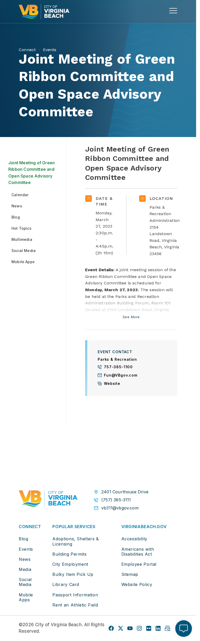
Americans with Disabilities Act (137, 552)
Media (25, 569)
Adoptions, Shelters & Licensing (75, 541)
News (25, 559)
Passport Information (75, 594)
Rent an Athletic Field (75, 605)
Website (112, 384)
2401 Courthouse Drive (124, 491)
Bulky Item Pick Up (72, 574)
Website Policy (136, 584)
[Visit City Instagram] (139, 628)
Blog (23, 538)
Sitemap (129, 574)
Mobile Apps (26, 597)
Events (26, 549)
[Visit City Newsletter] (167, 628)
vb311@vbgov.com (120, 508)
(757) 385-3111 (116, 499)
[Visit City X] (120, 628)
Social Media (25, 582)
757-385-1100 (118, 367)
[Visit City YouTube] (130, 628)
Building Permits (69, 554)
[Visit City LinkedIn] (158, 628)
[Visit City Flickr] (148, 628)
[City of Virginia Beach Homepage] (44, 11)
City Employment (70, 564)
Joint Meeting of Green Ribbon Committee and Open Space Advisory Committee (31, 172)
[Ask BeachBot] (183, 628)
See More (131, 317)
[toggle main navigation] (173, 10)
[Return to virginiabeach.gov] (48, 499)
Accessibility (134, 538)
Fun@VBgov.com (121, 375)
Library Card (65, 584)
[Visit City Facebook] (111, 628)
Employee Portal (139, 564)
